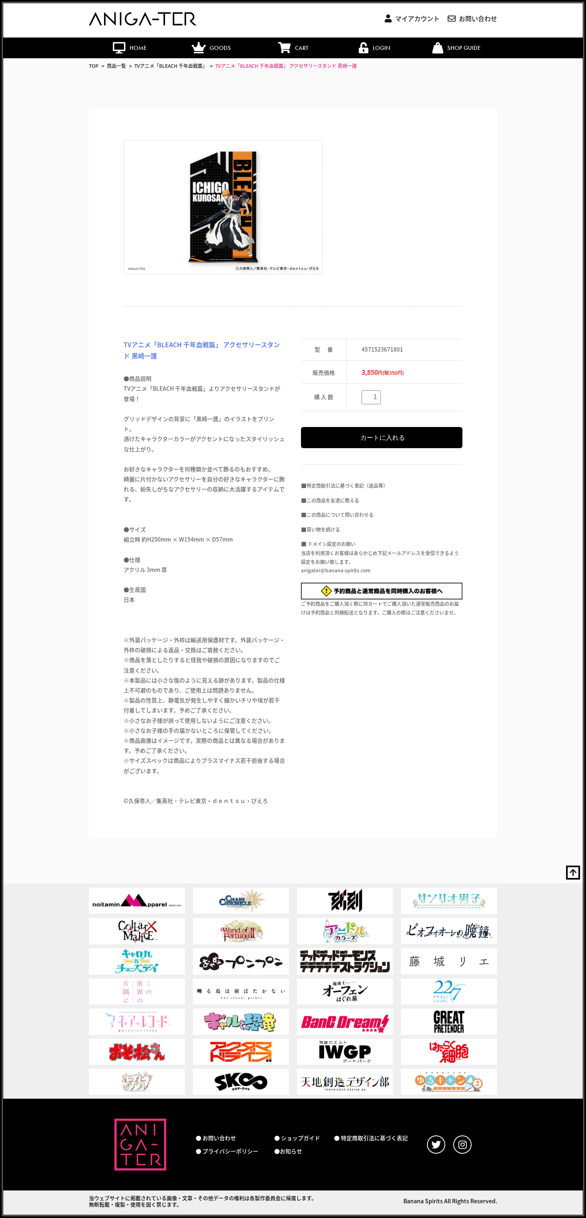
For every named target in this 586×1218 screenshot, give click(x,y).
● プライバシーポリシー (227, 1151)
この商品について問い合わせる (340, 514)
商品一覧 (116, 65)
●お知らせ (288, 1151)
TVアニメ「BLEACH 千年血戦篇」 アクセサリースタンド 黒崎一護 (286, 65)
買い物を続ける (323, 529)
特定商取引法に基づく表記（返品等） (347, 485)
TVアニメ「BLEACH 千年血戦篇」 (170, 65)
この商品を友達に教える (333, 500)
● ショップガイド (297, 1138)
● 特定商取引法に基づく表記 (371, 1138)
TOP (93, 65)
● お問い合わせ (216, 1138)
